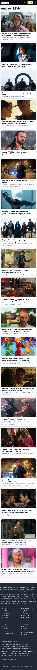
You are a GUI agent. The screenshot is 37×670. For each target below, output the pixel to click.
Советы (6, 615)
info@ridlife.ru (11, 659)
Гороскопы (7, 631)
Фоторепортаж (9, 633)
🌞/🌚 (30, 2)
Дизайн (25, 611)
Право (6, 628)
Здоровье (7, 613)
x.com (25, 628)
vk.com (25, 624)
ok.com (25, 626)
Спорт (6, 617)
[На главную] (4, 2)
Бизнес (6, 626)
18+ (24, 637)
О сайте (25, 634)
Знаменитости (28, 608)
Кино (5, 608)
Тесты (6, 611)
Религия (6, 624)
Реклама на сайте (29, 632)
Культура (26, 615)
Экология (26, 617)
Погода (25, 613)
